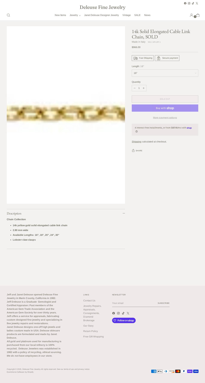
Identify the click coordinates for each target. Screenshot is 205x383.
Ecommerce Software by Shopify (20, 372)
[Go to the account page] (190, 15)
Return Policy (90, 331)
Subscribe (163, 303)
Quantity (136, 82)
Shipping (137, 141)
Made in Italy (138, 42)
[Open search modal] (8, 15)
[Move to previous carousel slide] (188, 275)
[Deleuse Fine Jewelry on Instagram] (189, 3)
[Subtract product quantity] (134, 88)
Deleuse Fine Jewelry (31, 369)
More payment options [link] (165, 117)
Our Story (88, 325)
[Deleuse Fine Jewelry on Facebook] (185, 3)
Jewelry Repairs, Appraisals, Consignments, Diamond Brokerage (92, 313)
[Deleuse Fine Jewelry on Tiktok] (193, 3)
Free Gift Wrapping (93, 336)
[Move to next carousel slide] (195, 275)
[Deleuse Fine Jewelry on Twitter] (197, 3)
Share (139, 151)
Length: (138, 66)
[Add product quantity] (143, 88)
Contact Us (89, 300)
